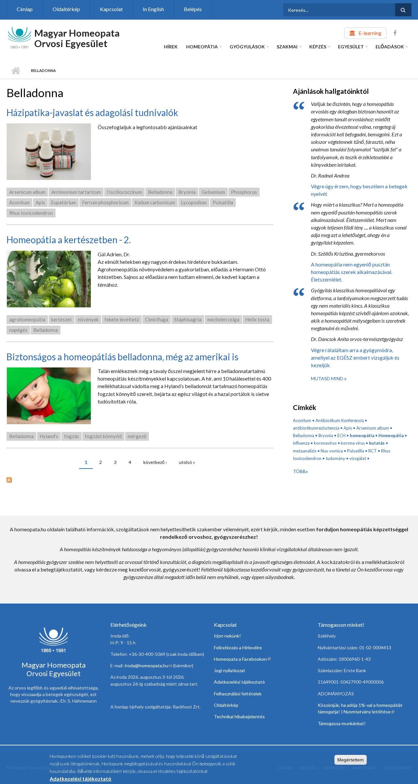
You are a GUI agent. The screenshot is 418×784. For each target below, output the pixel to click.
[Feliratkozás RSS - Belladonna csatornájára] (140, 479)
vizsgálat (357, 458)
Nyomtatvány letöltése (369, 711)
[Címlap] (20, 37)
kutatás (377, 443)
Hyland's (49, 436)
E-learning (370, 33)
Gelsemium (213, 192)
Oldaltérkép (66, 9)
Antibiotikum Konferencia (339, 420)
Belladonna (160, 192)
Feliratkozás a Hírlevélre (238, 647)
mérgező (137, 436)
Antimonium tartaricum (76, 192)
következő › (155, 462)
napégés (18, 330)
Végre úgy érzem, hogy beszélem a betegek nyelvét (359, 190)
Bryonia (187, 192)
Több (299, 471)
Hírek (171, 46)
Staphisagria (187, 319)
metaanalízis (304, 450)
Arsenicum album (27, 192)
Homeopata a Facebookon (242, 659)
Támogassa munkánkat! (342, 723)
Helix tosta (257, 319)
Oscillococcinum (124, 192)
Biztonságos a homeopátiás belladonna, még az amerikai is (122, 356)
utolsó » (187, 462)
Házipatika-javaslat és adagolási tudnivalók (92, 112)
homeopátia (362, 435)
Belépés (193, 9)
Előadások (390, 46)
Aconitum (19, 202)
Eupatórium (63, 202)
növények (88, 319)
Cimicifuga (156, 319)
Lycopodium (194, 202)
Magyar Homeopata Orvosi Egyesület (77, 38)
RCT (372, 450)
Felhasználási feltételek (238, 693)
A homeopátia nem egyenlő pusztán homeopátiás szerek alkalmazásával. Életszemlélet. (351, 271)
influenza (301, 443)
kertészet (61, 319)
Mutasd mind (327, 378)
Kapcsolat (111, 9)
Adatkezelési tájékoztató (239, 682)
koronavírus (325, 443)
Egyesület (351, 46)
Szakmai (287, 46)
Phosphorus (244, 192)
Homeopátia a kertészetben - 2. (69, 239)
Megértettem (350, 759)
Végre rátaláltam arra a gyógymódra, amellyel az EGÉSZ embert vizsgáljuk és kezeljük (355, 357)
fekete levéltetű (121, 319)
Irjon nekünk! (227, 636)
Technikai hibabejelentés (239, 716)
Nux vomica (332, 450)
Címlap (25, 9)
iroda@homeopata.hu (148, 665)
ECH (341, 435)
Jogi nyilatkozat (229, 670)
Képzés (317, 46)
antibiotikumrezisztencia (316, 428)
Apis (40, 202)
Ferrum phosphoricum (105, 202)
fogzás (71, 436)
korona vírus (353, 443)
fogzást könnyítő (103, 436)
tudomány (335, 458)
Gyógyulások (247, 46)
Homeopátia (202, 46)
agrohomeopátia (27, 319)
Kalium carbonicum (155, 202)
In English (153, 9)
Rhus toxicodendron (31, 213)
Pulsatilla (223, 202)
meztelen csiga (223, 319)
